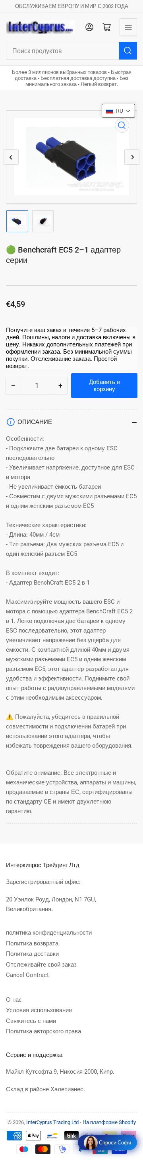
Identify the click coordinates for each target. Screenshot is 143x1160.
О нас (14, 999)
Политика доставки (32, 953)
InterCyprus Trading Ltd (52, 1122)
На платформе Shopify (109, 1122)
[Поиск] (128, 50)
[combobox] (71, 51)
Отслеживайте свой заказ (41, 964)
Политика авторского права (43, 1031)
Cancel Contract (27, 975)
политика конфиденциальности (49, 932)
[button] (118, 110)
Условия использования (39, 1010)
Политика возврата (32, 943)
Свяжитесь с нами (31, 1021)
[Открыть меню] (128, 27)
